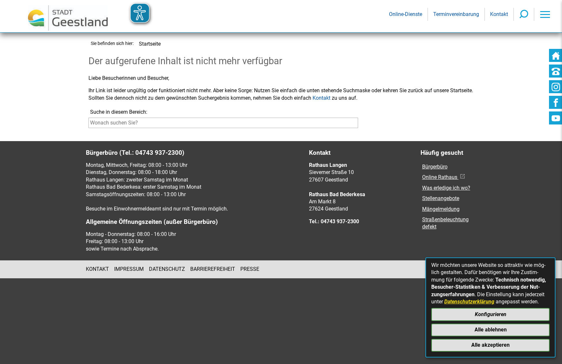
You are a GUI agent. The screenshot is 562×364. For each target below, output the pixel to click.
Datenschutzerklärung (469, 301)
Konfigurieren (490, 314)
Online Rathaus (440, 177)
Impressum (129, 269)
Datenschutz (167, 269)
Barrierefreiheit (212, 269)
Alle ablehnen (491, 330)
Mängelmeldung (441, 209)
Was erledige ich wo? (446, 188)
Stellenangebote (440, 198)
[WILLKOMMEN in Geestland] (68, 16)
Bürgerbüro (435, 167)
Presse (249, 269)
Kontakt (321, 98)
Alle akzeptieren (490, 345)
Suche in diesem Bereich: (118, 112)
